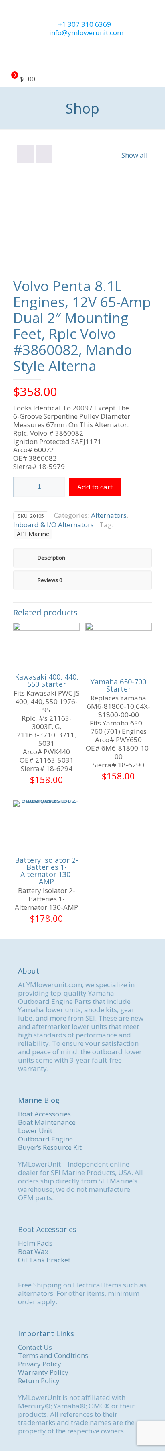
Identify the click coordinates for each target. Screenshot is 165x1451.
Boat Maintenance (47, 1122)
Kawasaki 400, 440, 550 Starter (46, 680)
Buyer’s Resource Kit (50, 1147)
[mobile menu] (154, 55)
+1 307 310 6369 (84, 24)
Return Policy (39, 1380)
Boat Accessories (44, 1113)
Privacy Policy (39, 1363)
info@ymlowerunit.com (86, 32)
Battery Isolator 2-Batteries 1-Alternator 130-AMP (46, 870)
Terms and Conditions (53, 1355)
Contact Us (35, 1347)
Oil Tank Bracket (44, 1259)
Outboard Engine (45, 1138)
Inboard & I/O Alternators (53, 524)
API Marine (33, 534)
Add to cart (95, 486)
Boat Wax (33, 1251)
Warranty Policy (43, 1372)
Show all (134, 155)
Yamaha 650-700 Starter (118, 685)
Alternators (109, 515)
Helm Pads (35, 1243)
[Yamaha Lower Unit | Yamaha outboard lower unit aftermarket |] (82, 55)
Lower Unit (35, 1130)
